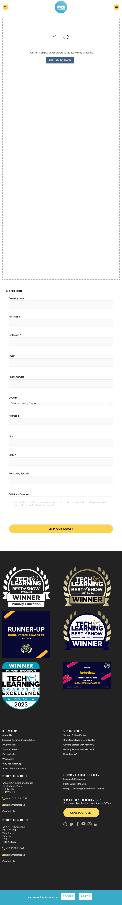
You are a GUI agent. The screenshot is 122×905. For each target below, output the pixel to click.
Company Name (17, 298)
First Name (15, 316)
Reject (85, 896)
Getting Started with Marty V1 (78, 749)
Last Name (15, 335)
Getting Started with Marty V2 (78, 744)
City (11, 436)
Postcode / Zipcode (19, 473)
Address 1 (15, 415)
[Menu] (5, 7)
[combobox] (61, 403)
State (12, 455)
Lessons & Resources (74, 779)
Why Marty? (8, 758)
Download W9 (70, 754)
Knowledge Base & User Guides (79, 739)
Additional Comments (20, 494)
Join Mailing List (81, 812)
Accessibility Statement (14, 768)
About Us (7, 735)
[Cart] (116, 7)
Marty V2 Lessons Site (74, 783)
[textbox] (60, 403)
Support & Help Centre (74, 735)
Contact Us (8, 811)
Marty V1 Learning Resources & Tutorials (83, 788)
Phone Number (17, 376)
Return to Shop (60, 60)
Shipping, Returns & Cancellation (18, 739)
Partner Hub (8, 754)
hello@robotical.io (15, 804)
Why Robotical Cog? (12, 763)
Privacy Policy (9, 744)
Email (12, 356)
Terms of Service (10, 749)
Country (14, 397)
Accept (68, 896)
